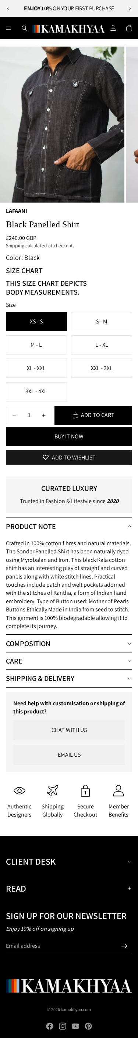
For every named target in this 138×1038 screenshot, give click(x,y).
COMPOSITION (28, 643)
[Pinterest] (88, 1026)
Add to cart (97, 415)
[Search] (24, 28)
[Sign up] (124, 946)
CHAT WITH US (69, 730)
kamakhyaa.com (76, 1009)
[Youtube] (75, 1026)
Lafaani (16, 211)
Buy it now (69, 436)
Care (14, 661)
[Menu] (8, 28)
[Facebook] (49, 1026)
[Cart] (129, 28)
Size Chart (24, 270)
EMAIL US (69, 755)
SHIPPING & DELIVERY (40, 678)
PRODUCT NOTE (31, 526)
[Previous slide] (8, 8)
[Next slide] (130, 8)
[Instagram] (62, 1026)
